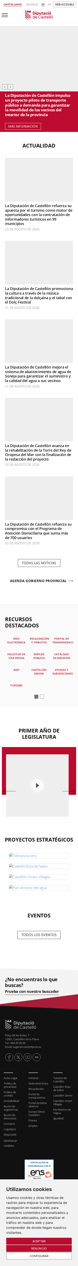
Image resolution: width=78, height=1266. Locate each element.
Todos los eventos (39, 935)
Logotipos (10, 1129)
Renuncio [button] (39, 1248)
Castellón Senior (63, 1095)
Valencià (32, 4)
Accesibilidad (11, 1101)
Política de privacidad (10, 1085)
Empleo (33, 1126)
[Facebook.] (9, 1057)
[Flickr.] (37, 1057)
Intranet (33, 1078)
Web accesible (64, 4)
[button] (36, 697)
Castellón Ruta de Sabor (62, 1088)
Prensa (32, 1120)
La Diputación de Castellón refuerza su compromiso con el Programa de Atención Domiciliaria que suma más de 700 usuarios (38, 531)
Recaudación (36, 1089)
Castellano (13, 4)
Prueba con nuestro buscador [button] (32, 991)
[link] (39, 14)
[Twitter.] (18, 1057)
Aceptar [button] (39, 1241)
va (49, 4)
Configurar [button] (39, 1256)
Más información (23, 126)
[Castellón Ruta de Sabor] (39, 866)
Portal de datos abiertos (37, 1104)
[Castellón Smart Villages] (39, 877)
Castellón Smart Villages (62, 1102)
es (43, 4)
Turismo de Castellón (60, 1079)
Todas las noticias (39, 563)
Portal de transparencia (36, 1095)
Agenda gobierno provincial (38, 581)
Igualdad (58, 1118)
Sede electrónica (38, 1083)
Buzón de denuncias (10, 1116)
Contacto (9, 1124)
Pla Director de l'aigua (62, 1111)
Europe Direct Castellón (36, 1113)
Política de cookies (10, 1093)
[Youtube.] (27, 1057)
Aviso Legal (10, 1078)
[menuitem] (14, 1078)
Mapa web (10, 1134)
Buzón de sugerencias (11, 1107)
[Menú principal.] (4, 13)
